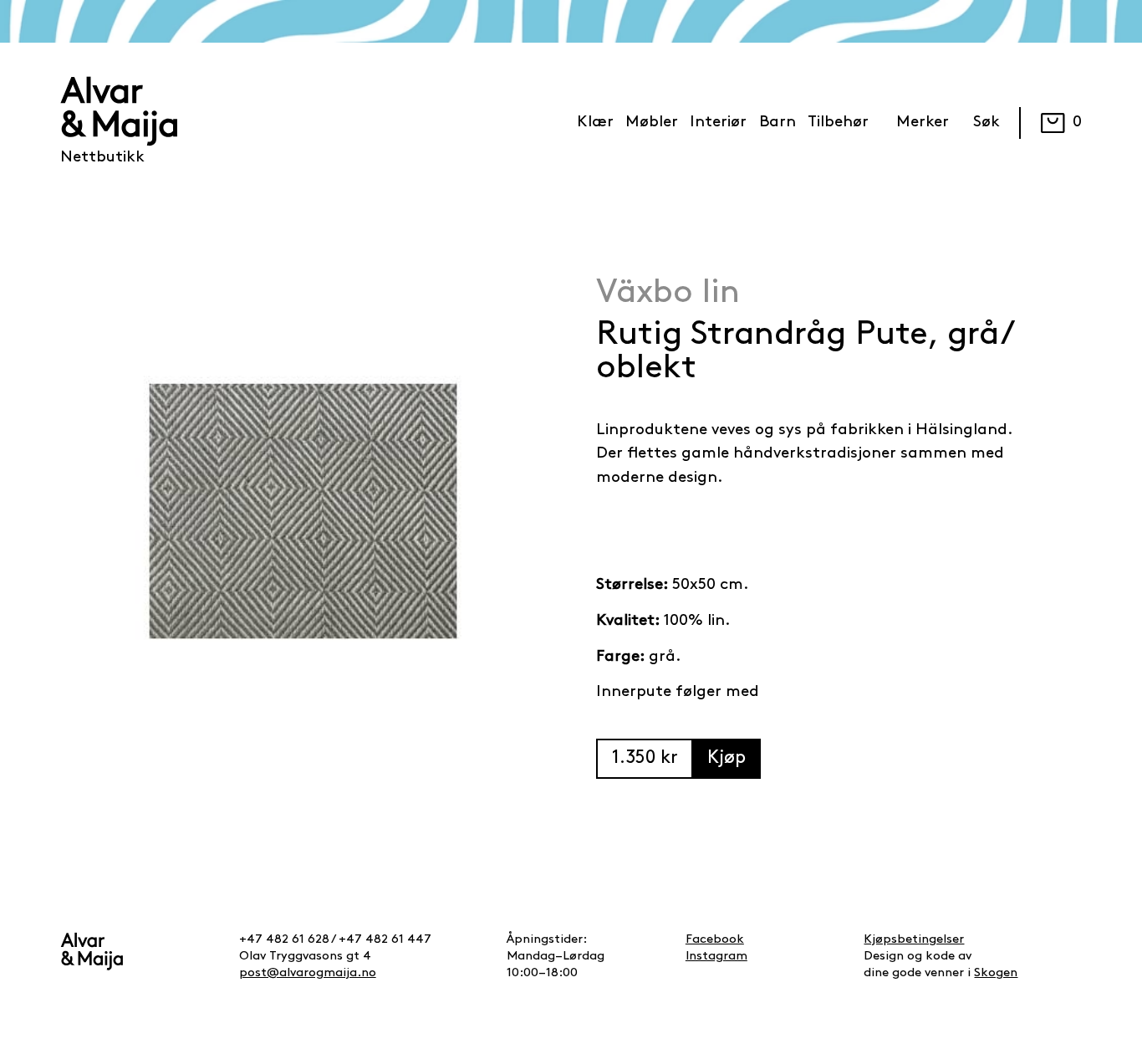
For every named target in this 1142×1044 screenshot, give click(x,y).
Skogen (995, 973)
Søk (986, 122)
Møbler (651, 122)
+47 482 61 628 (284, 940)
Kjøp (726, 758)
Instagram (716, 956)
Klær (595, 122)
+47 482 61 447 (385, 940)
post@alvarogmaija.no (307, 973)
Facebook (715, 940)
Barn (777, 122)
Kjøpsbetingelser (914, 940)
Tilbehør (838, 122)
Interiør (718, 122)
